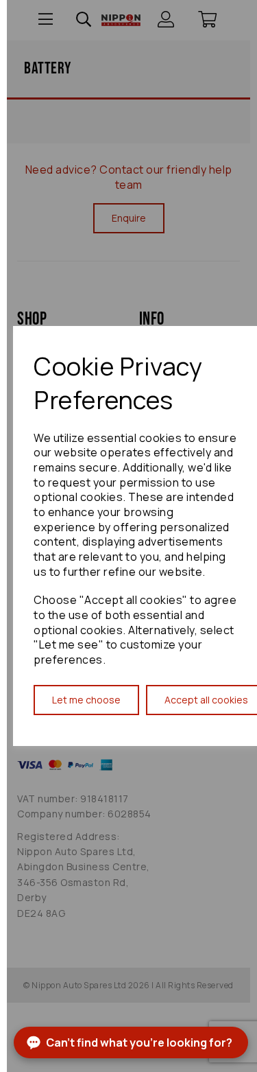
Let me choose (86, 699)
